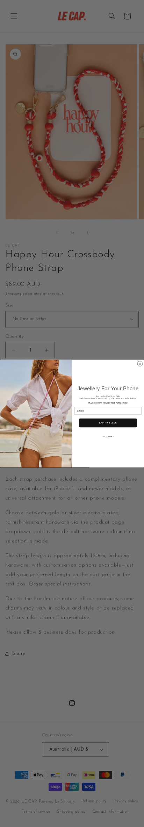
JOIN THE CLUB (108, 423)
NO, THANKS (108, 436)
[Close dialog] (140, 363)
